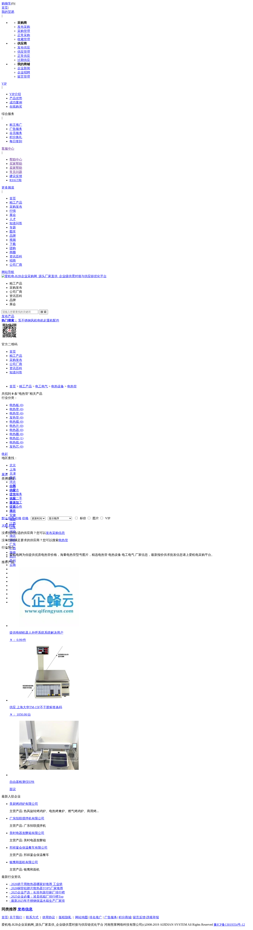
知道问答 (15, 223)
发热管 (16, 417)
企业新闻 (23, 68)
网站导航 (8, 272)
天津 (12, 473)
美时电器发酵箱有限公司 (26, 833)
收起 (5, 454)
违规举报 (152, 917)
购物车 (6, 3)
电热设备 (57, 386)
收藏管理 (23, 39)
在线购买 (15, 106)
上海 (12, 469)
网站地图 (81, 917)
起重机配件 (51, 320)
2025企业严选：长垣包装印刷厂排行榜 (37, 892)
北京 (12, 465)
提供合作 (15, 506)
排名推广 (95, 917)
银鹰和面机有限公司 (23, 862)
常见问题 (15, 172)
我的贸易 (8, 11)
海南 (12, 552)
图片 (95, 518)
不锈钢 (26, 320)
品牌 (12, 235)
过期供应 (23, 60)
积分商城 (125, 917)
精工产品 (15, 202)
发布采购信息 (55, 533)
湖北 (12, 535)
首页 (5, 7)
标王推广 (15, 124)
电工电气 (41, 386)
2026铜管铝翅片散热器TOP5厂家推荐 (36, 888)
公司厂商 (15, 264)
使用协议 (48, 917)
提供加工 (15, 502)
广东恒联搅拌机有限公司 (26, 818)
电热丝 (16, 438)
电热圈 (16, 434)
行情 (12, 210)
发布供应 (23, 47)
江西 (12, 523)
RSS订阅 (15, 180)
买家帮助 (15, 163)
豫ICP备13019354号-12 (229, 924)
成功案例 (15, 102)
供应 (12, 490)
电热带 (16, 409)
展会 (12, 215)
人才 (12, 219)
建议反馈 (15, 176)
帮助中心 (15, 159)
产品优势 (15, 98)
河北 (12, 482)
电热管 (72, 386)
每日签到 (15, 141)
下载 (12, 244)
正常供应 (23, 55)
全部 (12, 486)
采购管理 (23, 31)
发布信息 (25, 909)
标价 (82, 518)
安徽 (12, 515)
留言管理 (23, 76)
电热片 (16, 425)
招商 (12, 260)
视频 (12, 239)
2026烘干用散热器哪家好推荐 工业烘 (35, 884)
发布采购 (23, 26)
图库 (12, 231)
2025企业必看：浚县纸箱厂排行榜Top (36, 896)
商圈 (12, 252)
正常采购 (23, 35)
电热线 (16, 442)
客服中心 (8, 148)
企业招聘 (23, 72)
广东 (12, 544)
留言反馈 (139, 917)
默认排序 (8, 518)
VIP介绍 (15, 94)
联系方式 (32, 917)
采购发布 (15, 206)
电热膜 (16, 421)
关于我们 (15, 917)
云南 (12, 564)
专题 (12, 227)
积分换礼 (15, 137)
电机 (40, 320)
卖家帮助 (15, 167)
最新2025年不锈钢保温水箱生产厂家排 (37, 900)
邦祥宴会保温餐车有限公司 (28, 847)
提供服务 (15, 494)
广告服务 (15, 129)
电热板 (16, 405)
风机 (34, 320)
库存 (12, 510)
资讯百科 (15, 256)
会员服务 (15, 133)
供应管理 (23, 51)
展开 (5, 474)
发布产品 (8, 316)
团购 (12, 248)
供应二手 (15, 498)
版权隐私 (65, 917)
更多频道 (8, 187)
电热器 (16, 430)
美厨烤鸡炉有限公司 (23, 803)
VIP (4, 83)
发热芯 (16, 446)
